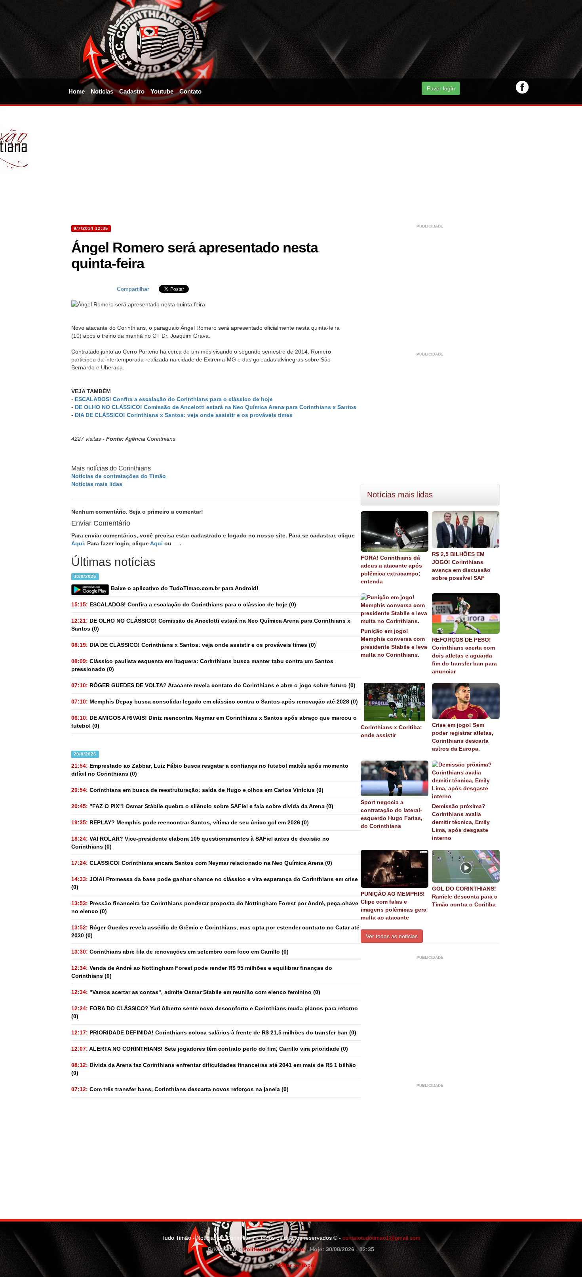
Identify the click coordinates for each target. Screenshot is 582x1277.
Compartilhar (133, 289)
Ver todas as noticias (392, 936)
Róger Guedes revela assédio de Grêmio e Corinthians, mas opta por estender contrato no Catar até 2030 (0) (215, 931)
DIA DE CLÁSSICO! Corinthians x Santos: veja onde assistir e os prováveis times (184, 415)
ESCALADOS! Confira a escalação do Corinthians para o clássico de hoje (174, 399)
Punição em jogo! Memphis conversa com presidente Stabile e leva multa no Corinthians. (394, 643)
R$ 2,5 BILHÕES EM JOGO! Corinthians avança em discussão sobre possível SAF (461, 566)
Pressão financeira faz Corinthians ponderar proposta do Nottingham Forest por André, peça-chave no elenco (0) (214, 907)
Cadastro (132, 91)
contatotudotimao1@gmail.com (381, 1238)
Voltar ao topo (294, 1265)
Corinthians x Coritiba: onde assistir (391, 731)
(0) (183, 604)
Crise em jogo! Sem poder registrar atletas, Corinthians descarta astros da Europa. (462, 737)
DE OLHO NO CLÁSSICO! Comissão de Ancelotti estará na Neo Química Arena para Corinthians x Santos (215, 407)
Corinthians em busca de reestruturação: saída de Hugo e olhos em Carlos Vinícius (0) (197, 790)
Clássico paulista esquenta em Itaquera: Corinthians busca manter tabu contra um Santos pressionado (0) (202, 665)
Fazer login (441, 88)
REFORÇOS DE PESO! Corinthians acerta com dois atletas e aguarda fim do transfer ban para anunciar (464, 656)
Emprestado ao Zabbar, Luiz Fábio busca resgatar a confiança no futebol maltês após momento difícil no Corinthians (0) (209, 770)
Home (76, 91)
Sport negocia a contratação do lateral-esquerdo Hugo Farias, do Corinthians (391, 814)
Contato (190, 91)
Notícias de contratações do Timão (118, 476)
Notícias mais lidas (96, 484)
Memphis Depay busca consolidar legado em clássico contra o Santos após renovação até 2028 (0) (214, 701)
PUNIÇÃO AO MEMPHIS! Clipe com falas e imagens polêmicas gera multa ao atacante (393, 906)
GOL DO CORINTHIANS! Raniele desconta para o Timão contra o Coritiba (465, 896)
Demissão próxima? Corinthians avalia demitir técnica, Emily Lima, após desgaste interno (461, 822)
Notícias (102, 91)
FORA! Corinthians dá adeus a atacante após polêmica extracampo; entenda (391, 569)
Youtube (161, 91)
